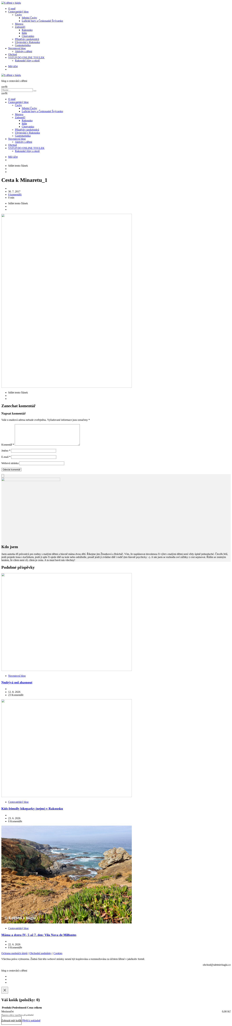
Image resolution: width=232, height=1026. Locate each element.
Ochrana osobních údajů (14, 953)
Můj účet (13, 66)
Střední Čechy (29, 17)
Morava (19, 23)
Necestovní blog (17, 48)
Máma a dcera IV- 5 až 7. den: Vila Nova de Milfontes (38, 935)
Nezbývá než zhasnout (16, 682)
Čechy (18, 14)
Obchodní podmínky (40, 953)
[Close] (4, 990)
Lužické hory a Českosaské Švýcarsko (42, 20)
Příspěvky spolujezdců (27, 39)
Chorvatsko (28, 36)
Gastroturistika (23, 45)
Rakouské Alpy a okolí (27, 60)
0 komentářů (15, 194)
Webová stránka (10, 463)
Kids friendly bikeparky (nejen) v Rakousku (32, 808)
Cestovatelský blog (18, 11)
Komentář (7, 444)
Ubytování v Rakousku (27, 42)
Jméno (5, 450)
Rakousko (27, 30)
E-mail (6, 456)
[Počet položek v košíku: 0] (2, 476)
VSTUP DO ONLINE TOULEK (26, 57)
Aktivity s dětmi (23, 51)
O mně (11, 8)
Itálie (24, 33)
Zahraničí (20, 26)
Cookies (57, 953)
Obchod (12, 54)
